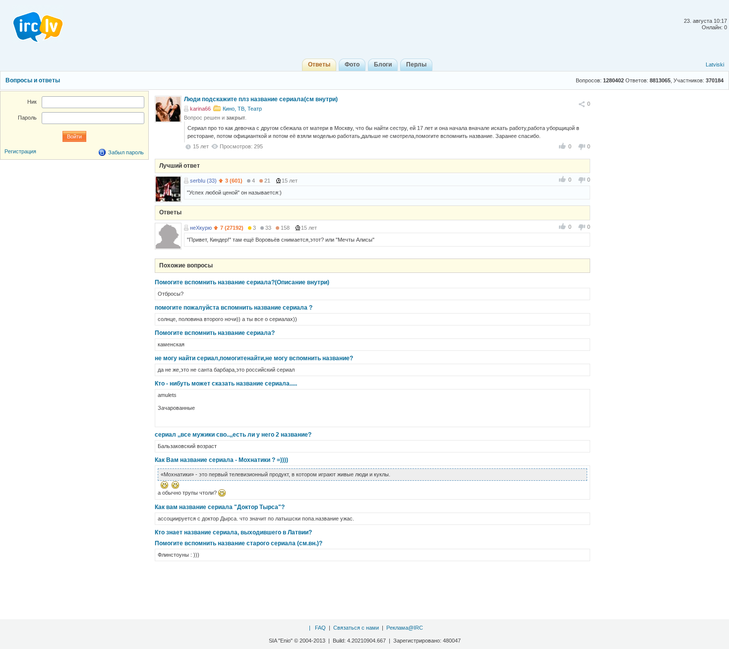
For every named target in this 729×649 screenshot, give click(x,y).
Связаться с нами (356, 628)
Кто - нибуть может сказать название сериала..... (226, 383)
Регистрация (20, 151)
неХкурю (201, 228)
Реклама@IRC (404, 628)
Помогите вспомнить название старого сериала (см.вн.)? (238, 543)
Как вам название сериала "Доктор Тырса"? (220, 507)
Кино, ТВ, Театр (242, 109)
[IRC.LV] (31, 24)
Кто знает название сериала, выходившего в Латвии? (233, 532)
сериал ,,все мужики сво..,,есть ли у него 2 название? (233, 434)
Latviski (715, 64)
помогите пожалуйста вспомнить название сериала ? (233, 307)
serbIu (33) (203, 181)
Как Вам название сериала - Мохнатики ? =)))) (221, 459)
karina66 (200, 109)
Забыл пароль (126, 152)
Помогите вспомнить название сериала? (215, 332)
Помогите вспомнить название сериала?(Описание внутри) (242, 282)
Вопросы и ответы (32, 80)
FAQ (320, 628)
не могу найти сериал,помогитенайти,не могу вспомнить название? (254, 358)
